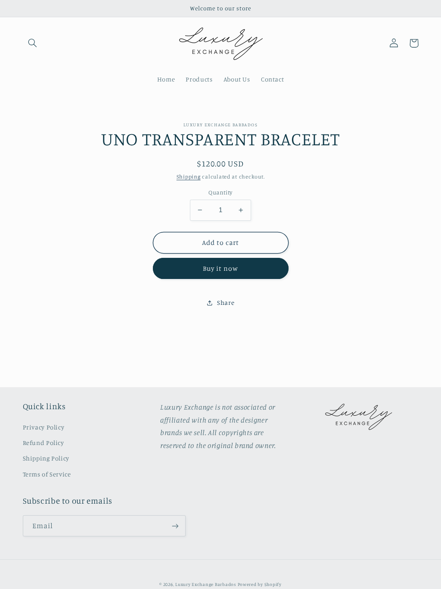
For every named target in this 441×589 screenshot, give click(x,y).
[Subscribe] (175, 525)
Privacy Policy (44, 427)
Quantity (220, 192)
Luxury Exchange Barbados (205, 584)
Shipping (189, 176)
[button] (33, 43)
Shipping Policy (46, 458)
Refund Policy (43, 442)
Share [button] (225, 302)
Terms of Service (47, 474)
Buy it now (221, 268)
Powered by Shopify (260, 584)
